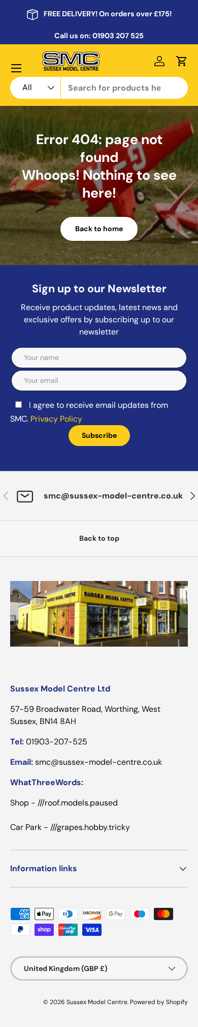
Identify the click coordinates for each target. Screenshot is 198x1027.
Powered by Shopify (159, 1002)
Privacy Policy (56, 418)
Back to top (99, 538)
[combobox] (99, 88)
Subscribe (99, 435)
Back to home (99, 228)
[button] (182, 61)
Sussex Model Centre (97, 1002)
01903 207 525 (118, 35)
